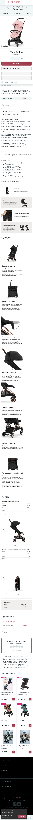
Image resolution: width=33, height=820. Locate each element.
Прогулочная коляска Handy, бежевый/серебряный (23, 747)
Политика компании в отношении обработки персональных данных (16, 808)
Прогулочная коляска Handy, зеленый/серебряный (7, 747)
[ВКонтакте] (19, 804)
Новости (4, 776)
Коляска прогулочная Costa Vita (7, 719)
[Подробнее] (13, 699)
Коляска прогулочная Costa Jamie (23, 719)
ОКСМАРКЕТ (15, 797)
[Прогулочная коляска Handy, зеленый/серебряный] (8, 737)
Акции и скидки (6, 760)
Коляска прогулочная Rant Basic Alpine (7, 693)
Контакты (4, 792)
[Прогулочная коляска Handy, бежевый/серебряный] (24, 737)
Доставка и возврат (7, 786)
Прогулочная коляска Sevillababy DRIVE (23, 693)
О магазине (4, 770)
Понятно (22, 816)
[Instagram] (14, 804)
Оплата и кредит (6, 781)
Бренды (3, 765)
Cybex (24, 98)
